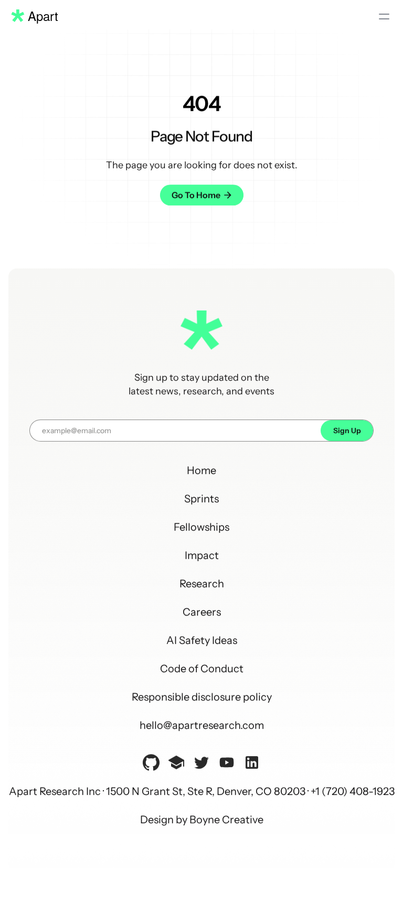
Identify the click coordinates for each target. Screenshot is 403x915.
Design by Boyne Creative (201, 819)
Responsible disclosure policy (202, 696)
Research (201, 583)
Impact (202, 554)
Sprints (201, 498)
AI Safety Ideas (201, 639)
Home (201, 470)
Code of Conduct (201, 668)
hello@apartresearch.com (202, 724)
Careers (202, 611)
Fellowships (201, 526)
